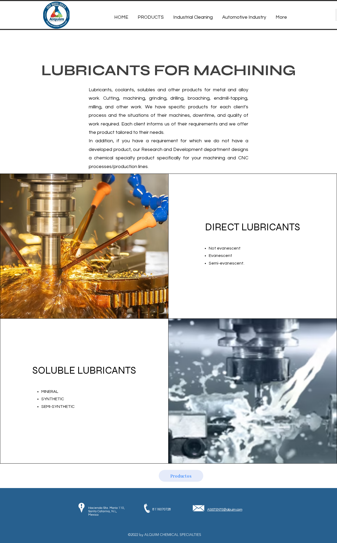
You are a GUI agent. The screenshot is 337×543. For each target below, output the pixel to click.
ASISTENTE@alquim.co (223, 509)
